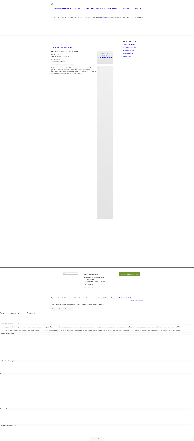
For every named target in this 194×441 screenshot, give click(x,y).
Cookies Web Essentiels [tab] (7, 333)
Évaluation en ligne (128, 50)
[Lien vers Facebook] (141, 1)
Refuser (61, 309)
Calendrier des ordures (129, 47)
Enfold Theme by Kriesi (125, 298)
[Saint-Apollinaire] (56, 8)
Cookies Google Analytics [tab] (7, 361)
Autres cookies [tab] (4, 409)
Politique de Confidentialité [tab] (8, 425)
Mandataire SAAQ (128, 54)
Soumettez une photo (105, 57)
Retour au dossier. (60, 45)
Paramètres (68, 309)
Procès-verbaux (127, 57)
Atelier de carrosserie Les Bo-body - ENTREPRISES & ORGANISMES (76, 17)
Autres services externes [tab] (7, 374)
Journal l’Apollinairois (129, 44)
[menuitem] (67, 8)
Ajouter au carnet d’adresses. (63, 47)
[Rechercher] (141, 8)
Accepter (54, 309)
